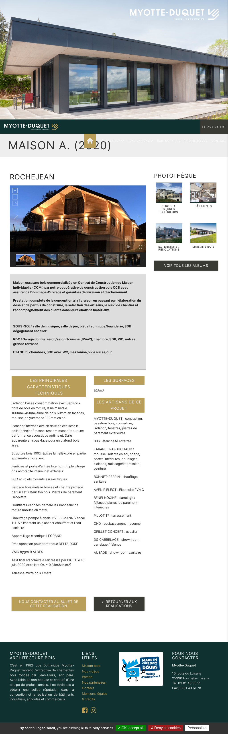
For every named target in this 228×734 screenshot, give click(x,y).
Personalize (196, 728)
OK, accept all (132, 728)
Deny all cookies (167, 728)
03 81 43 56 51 (189, 683)
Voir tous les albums (186, 265)
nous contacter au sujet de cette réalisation (48, 604)
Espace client (214, 126)
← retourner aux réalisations (119, 604)
